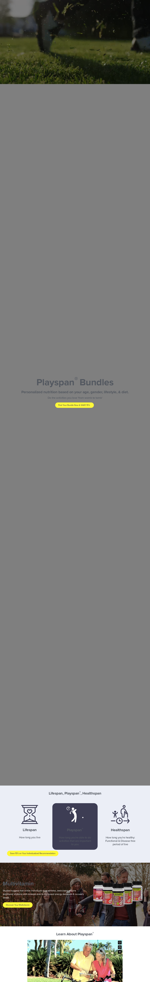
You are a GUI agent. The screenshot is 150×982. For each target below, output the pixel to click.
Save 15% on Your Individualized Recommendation (32, 853)
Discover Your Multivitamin (18, 905)
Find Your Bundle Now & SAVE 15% (74, 405)
